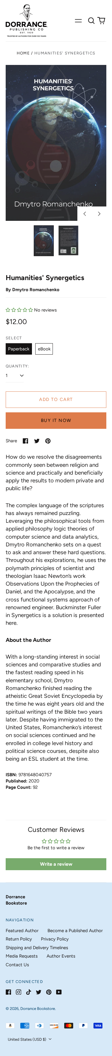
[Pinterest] (49, 992)
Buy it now (56, 420)
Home (23, 53)
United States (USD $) (27, 1039)
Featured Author (22, 930)
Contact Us (17, 964)
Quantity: (17, 366)
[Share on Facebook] (25, 441)
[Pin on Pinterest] (48, 441)
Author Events (61, 956)
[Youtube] (59, 992)
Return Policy (19, 939)
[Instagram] (19, 992)
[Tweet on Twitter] (37, 441)
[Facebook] (8, 992)
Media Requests (22, 956)
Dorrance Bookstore (37, 1008)
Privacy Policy (55, 939)
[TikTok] (28, 992)
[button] (91, 21)
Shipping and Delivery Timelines (37, 947)
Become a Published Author (75, 930)
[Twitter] (39, 992)
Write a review (56, 864)
